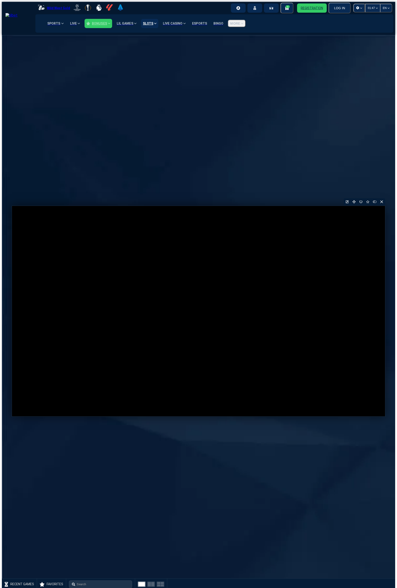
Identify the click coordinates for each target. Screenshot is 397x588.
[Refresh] (360, 201)
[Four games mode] (160, 584)
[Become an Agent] (254, 8)
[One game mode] (141, 584)
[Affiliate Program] (271, 8)
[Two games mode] (151, 584)
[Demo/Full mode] (374, 201)
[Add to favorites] (367, 201)
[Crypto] (238, 8)
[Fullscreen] (354, 201)
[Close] (381, 201)
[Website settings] (359, 8)
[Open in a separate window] (347, 201)
